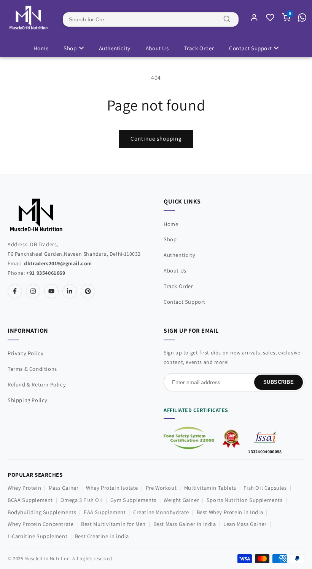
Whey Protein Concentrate (40, 523)
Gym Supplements (133, 499)
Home (40, 48)
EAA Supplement (105, 512)
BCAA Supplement (30, 499)
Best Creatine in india (102, 536)
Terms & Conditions (32, 368)
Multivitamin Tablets (210, 487)
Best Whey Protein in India (230, 512)
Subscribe (278, 382)
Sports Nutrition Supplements (245, 499)
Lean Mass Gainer (245, 523)
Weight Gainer (181, 499)
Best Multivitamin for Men (113, 523)
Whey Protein (24, 487)
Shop (70, 48)
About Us (157, 48)
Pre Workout (161, 487)
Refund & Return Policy (37, 384)
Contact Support (250, 48)
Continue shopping (156, 138)
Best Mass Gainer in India (184, 523)
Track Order (199, 48)
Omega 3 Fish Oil (81, 499)
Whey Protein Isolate (112, 487)
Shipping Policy (28, 400)
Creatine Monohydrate (161, 512)
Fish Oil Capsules (265, 487)
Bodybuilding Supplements (42, 512)
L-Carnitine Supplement (37, 536)
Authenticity (115, 48)
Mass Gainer (64, 487)
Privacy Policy (25, 353)
